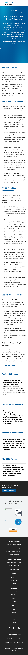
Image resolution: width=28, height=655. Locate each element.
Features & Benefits (14, 541)
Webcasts (14, 598)
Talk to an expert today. (8, 365)
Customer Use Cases (14, 569)
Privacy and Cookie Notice (14, 634)
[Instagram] (18, 628)
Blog (14, 609)
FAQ (14, 619)
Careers (14, 583)
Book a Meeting (9, 490)
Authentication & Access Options (14, 548)
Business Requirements (14, 559)
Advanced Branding (14, 554)
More (14, 606)
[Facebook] (9, 628)
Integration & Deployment (14, 562)
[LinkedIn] (14, 628)
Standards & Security (14, 565)
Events (14, 612)
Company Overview (14, 577)
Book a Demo (14, 616)
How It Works (13, 10)
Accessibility (20, 642)
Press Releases (14, 580)
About (14, 573)
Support (14, 622)
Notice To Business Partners (14, 638)
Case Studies (14, 591)
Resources (14, 588)
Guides (14, 601)
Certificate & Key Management (14, 551)
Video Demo (14, 594)
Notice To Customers (9, 642)
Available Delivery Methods (14, 544)
